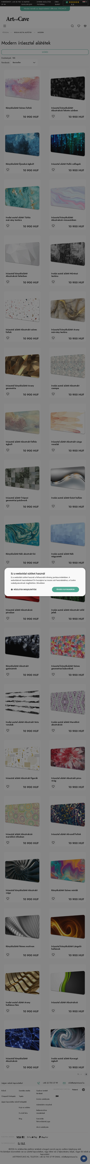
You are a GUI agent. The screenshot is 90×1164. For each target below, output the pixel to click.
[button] (23, 589)
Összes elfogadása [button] (65, 589)
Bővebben (41, 583)
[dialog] (44, 582)
